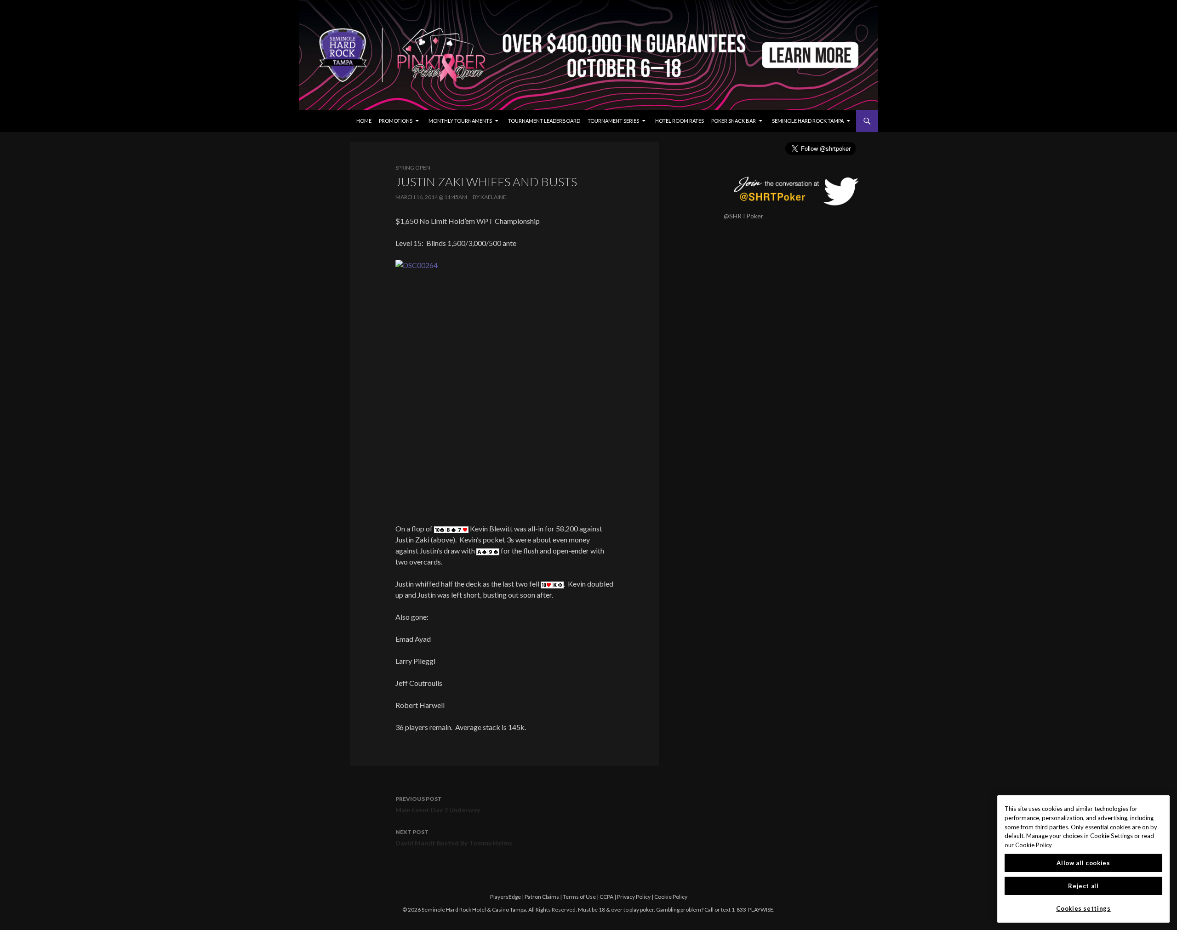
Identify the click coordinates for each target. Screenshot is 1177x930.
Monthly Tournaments (460, 121)
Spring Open (412, 167)
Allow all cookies (1083, 863)
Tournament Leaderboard (544, 121)
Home (363, 121)
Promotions (395, 121)
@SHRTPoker (743, 216)
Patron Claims (542, 896)
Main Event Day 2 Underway (437, 804)
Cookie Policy (670, 896)
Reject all (1083, 886)
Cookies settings (1083, 908)
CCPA (606, 896)
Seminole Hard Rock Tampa (808, 121)
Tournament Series (613, 121)
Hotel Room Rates (679, 121)
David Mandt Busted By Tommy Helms (453, 837)
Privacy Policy (634, 896)
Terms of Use (579, 896)
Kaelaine (493, 197)
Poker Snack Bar (733, 121)
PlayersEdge (505, 896)
